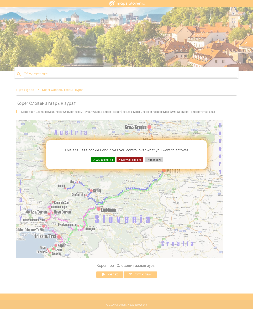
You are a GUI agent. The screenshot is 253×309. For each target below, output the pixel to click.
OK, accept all (104, 159)
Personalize (154, 159)
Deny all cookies (130, 159)
